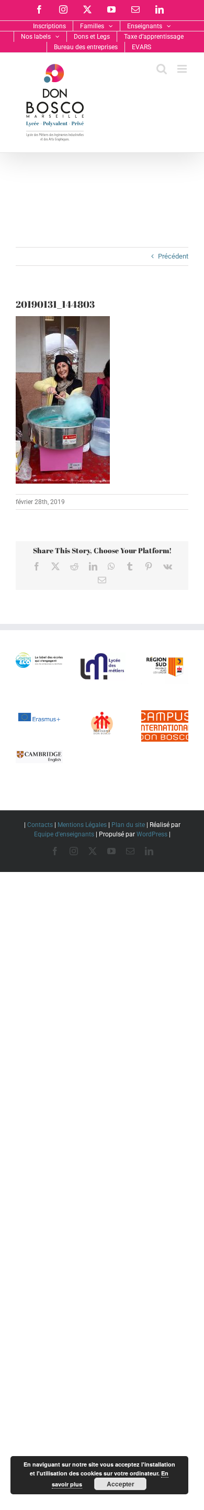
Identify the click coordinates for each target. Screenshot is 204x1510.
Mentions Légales (82, 825)
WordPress (152, 834)
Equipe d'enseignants (64, 834)
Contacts (40, 825)
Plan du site (128, 825)
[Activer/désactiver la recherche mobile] (161, 68)
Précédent (173, 256)
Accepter (120, 1484)
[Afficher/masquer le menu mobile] (182, 68)
